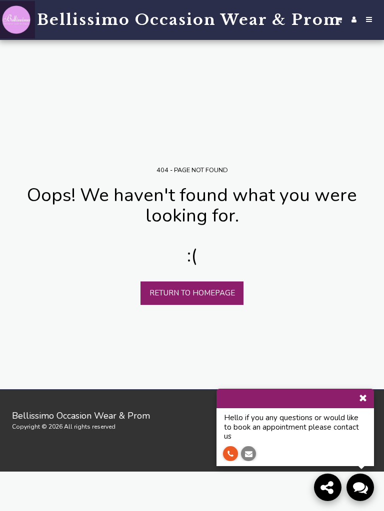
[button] (339, 19)
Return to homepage (192, 293)
